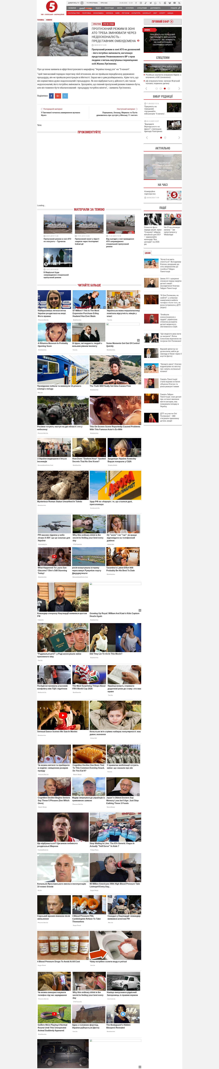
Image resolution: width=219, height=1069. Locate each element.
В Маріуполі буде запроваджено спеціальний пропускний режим (56, 275)
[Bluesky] (169, 3)
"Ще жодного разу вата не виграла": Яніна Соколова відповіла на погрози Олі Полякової (170, 337)
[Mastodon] (164, 3)
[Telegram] (150, 3)
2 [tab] (172, 52)
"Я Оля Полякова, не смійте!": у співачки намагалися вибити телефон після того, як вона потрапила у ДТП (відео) (170, 301)
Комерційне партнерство (150, 192)
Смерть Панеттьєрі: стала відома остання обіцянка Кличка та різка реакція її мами (170, 383)
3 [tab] (165, 88)
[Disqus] (89, 171)
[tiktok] (145, 3)
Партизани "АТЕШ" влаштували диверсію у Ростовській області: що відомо (162, 83)
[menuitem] (72, 8)
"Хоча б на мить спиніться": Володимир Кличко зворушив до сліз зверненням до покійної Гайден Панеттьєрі (170, 265)
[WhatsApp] (155, 3)
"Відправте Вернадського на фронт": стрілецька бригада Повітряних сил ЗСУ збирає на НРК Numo (153, 130)
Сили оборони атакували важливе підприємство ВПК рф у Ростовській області (162, 77)
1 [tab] (153, 52)
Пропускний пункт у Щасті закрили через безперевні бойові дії (87, 241)
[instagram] (140, 3)
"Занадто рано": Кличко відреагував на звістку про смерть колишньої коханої (170, 367)
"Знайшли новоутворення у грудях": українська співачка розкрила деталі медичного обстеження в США (168, 320)
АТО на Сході (108, 24)
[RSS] (179, 3)
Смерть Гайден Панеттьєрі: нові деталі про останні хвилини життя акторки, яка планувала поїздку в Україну (170, 400)
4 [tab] (169, 88)
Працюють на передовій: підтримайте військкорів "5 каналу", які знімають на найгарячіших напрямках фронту (154, 113)
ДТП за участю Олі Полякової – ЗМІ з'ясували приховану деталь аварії (169, 417)
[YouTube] (174, 3)
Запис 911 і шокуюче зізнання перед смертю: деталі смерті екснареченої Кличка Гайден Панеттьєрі (171, 283)
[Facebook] (136, 3)
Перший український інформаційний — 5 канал (52, 8)
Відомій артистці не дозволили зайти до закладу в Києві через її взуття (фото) (171, 352)
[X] (160, 3)
